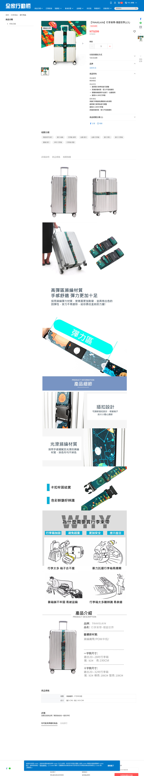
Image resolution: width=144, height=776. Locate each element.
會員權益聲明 (86, 775)
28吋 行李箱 (58, 142)
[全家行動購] (18, 6)
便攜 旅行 (46, 142)
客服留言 (84, 772)
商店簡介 (53, 772)
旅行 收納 (60, 137)
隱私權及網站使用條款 (57, 775)
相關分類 (45, 132)
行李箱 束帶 (72, 137)
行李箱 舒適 (70, 142)
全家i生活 (93, 68)
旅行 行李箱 (119, 137)
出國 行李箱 (95, 137)
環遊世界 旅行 (47, 137)
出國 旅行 (83, 137)
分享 (93, 123)
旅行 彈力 (107, 137)
